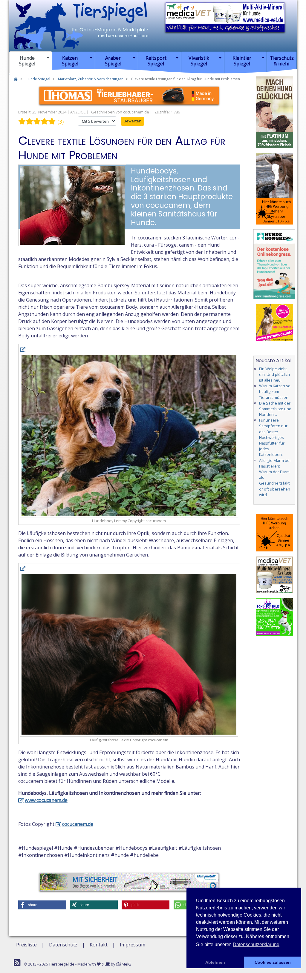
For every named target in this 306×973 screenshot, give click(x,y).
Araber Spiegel (113, 61)
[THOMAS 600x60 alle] (129, 95)
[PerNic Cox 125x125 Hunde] (274, 322)
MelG (126, 964)
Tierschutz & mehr (282, 61)
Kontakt (99, 944)
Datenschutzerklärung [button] (256, 944)
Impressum (132, 944)
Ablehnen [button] (215, 962)
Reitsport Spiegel (156, 61)
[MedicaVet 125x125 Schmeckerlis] (274, 616)
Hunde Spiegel (27, 61)
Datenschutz (63, 944)
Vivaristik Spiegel (199, 61)
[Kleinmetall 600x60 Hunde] (129, 881)
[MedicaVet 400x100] (225, 16)
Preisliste (26, 944)
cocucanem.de (77, 824)
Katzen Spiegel (70, 61)
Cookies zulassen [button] (273, 962)
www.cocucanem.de (46, 800)
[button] (42, 904)
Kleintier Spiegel (241, 61)
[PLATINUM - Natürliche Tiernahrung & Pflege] (274, 111)
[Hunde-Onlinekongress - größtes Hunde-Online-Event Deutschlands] (274, 263)
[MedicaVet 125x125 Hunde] (274, 574)
